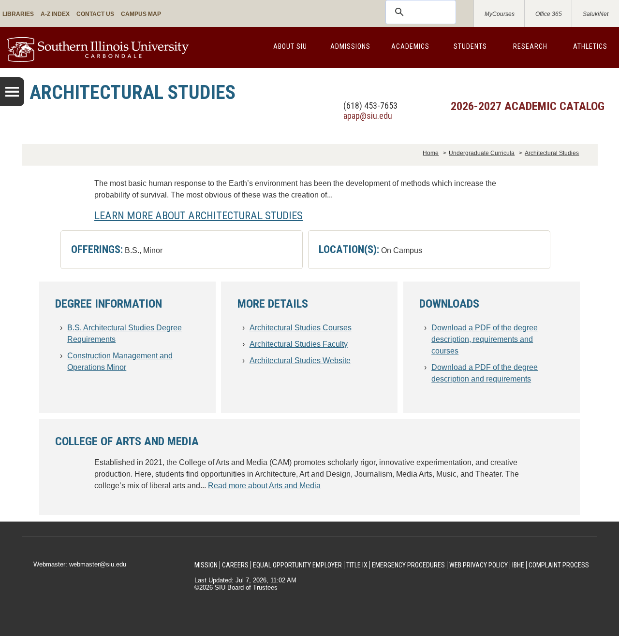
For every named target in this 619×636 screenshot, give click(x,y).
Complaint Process (559, 565)
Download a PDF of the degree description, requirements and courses (484, 339)
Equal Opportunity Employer (297, 565)
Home (431, 153)
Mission (206, 565)
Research (530, 46)
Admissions (350, 46)
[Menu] (12, 91)
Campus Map (141, 14)
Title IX (357, 565)
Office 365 (548, 14)
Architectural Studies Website (300, 360)
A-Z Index (55, 14)
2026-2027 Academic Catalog (527, 106)
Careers (235, 565)
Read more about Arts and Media (264, 485)
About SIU (290, 46)
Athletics (590, 46)
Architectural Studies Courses (301, 328)
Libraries (18, 14)
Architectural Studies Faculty (299, 344)
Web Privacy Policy (478, 565)
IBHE (518, 565)
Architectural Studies (552, 153)
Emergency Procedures (408, 565)
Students (470, 46)
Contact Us (95, 14)
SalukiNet (595, 14)
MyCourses (500, 14)
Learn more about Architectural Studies (198, 215)
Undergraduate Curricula (482, 153)
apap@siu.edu (367, 116)
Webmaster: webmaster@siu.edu (79, 564)
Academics (410, 46)
